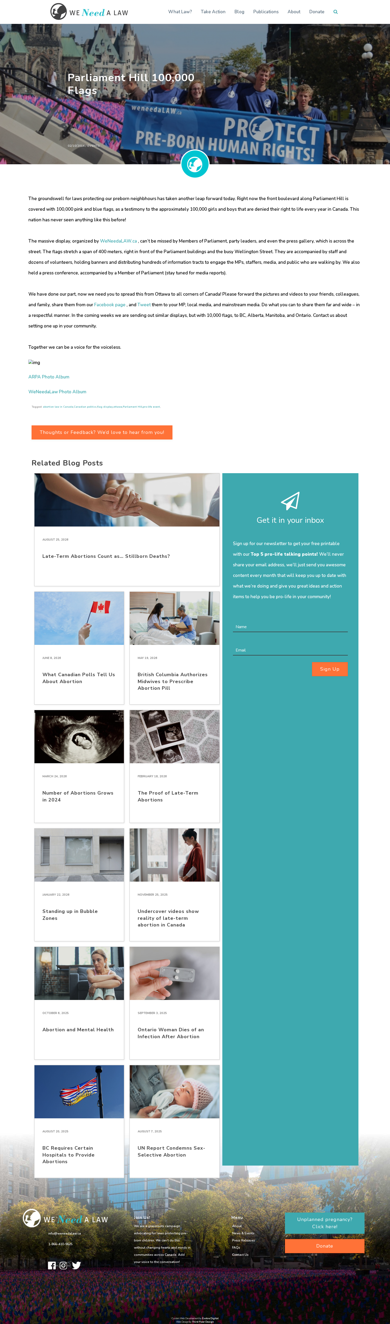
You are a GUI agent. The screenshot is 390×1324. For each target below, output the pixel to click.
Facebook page (109, 305)
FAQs (236, 1247)
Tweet (144, 305)
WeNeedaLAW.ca (118, 241)
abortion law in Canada (58, 407)
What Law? (180, 12)
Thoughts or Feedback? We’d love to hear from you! (102, 432)
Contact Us (240, 1255)
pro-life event (151, 407)
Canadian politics (85, 407)
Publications (266, 12)
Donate (316, 12)
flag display (105, 407)
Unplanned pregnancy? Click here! (325, 1223)
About (294, 12)
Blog (239, 12)
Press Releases (243, 1240)
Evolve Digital (210, 1318)
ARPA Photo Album (48, 377)
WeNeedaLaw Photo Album (57, 392)
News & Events (243, 1233)
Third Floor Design (203, 1321)
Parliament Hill (132, 407)
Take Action (213, 12)
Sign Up (330, 669)
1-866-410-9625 (60, 1244)
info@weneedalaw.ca (64, 1233)
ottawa (117, 407)
